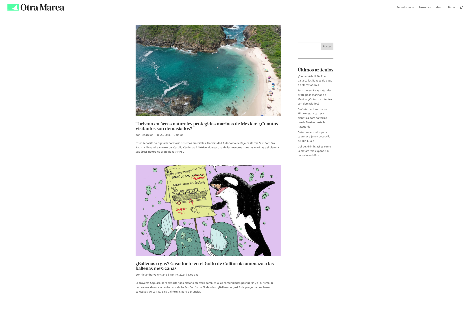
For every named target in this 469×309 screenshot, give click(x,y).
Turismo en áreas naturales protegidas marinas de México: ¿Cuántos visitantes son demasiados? (207, 126)
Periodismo (403, 7)
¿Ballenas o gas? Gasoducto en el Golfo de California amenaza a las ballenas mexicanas (205, 266)
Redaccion (147, 135)
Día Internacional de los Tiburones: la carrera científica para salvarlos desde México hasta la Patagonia (312, 117)
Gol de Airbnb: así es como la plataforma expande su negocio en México (314, 151)
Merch (439, 7)
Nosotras (425, 7)
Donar (452, 7)
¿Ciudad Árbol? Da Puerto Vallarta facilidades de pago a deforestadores (315, 80)
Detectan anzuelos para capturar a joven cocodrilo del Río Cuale (314, 136)
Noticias (193, 274)
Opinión (178, 135)
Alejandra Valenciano (154, 274)
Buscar (327, 46)
